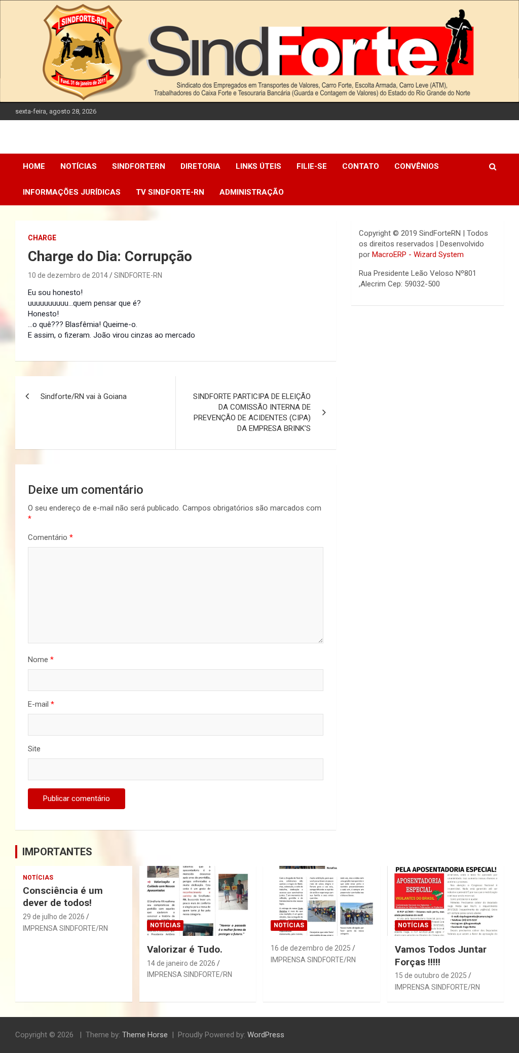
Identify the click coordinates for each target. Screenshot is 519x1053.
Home (34, 166)
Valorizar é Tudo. (185, 949)
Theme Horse (145, 1034)
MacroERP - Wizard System (418, 254)
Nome (41, 659)
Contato (360, 166)
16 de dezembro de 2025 (311, 948)
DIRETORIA (200, 166)
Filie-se (311, 166)
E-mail (41, 704)
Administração (251, 192)
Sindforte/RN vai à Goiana (84, 396)
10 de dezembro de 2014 (68, 275)
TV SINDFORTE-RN (170, 192)
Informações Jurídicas (72, 192)
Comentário (50, 537)
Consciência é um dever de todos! (63, 897)
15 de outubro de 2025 (431, 975)
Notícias (78, 166)
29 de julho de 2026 (54, 917)
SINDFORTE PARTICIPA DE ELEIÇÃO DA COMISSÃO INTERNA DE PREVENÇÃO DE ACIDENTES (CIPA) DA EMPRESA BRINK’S (252, 412)
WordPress (265, 1034)
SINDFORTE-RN (138, 275)
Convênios (416, 166)
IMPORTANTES (57, 852)
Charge (42, 238)
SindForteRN (138, 166)
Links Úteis (258, 166)
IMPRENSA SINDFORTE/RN (65, 928)
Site (34, 748)
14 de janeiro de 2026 (181, 963)
